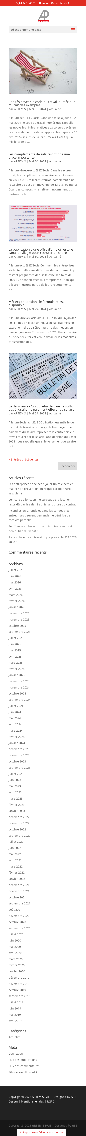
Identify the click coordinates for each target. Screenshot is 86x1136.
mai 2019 (15, 1015)
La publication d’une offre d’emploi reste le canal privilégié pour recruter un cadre (41, 251)
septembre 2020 (19, 928)
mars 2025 (16, 662)
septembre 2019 (19, 996)
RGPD (50, 1101)
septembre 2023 (19, 767)
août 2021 (15, 909)
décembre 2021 (19, 885)
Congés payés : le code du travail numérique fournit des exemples (42, 103)
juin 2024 (15, 712)
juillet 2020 (16, 934)
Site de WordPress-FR (23, 1072)
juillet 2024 (16, 706)
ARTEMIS (20, 109)
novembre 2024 (19, 687)
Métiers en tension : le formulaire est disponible (36, 303)
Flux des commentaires (24, 1066)
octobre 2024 (17, 693)
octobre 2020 (17, 922)
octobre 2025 (17, 626)
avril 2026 (15, 588)
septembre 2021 (19, 903)
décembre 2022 (19, 817)
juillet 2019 (16, 1002)
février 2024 (17, 737)
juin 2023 (15, 780)
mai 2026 (15, 582)
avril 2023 (15, 792)
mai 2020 (15, 947)
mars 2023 (16, 798)
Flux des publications (23, 1060)
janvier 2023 (17, 811)
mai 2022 (15, 854)
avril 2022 (15, 860)
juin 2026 (15, 576)
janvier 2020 (17, 971)
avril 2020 (15, 953)
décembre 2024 (19, 681)
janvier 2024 (17, 743)
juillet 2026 (16, 570)
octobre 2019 (17, 990)
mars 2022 (16, 866)
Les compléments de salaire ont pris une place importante (39, 156)
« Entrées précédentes (24, 459)
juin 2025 (15, 644)
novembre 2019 (19, 984)
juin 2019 (15, 1008)
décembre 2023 (19, 749)
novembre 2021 (19, 891)
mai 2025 (15, 650)
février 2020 (17, 965)
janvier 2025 (17, 675)
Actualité (55, 109)
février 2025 (17, 669)
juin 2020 (15, 940)
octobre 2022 (17, 829)
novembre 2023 (19, 755)
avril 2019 (15, 1021)
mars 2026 (16, 595)
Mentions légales (33, 1101)
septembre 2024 (19, 700)
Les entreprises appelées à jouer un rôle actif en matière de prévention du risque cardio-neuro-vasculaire (41, 488)
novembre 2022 (19, 823)
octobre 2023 (17, 761)
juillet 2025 (16, 638)
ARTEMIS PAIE (41, 1097)
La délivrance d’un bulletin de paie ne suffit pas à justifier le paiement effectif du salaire (41, 408)
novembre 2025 (19, 619)
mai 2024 (15, 718)
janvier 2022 (17, 879)
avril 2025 (15, 656)
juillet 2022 (16, 841)
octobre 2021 (17, 897)
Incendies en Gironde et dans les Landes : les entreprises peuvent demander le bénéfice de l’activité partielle (39, 515)
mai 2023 (15, 786)
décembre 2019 (19, 977)
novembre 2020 (19, 916)
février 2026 (17, 601)
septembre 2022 (19, 835)
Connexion (16, 1053)
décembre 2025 (19, 613)
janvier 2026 (17, 607)
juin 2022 (15, 848)
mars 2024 (16, 730)
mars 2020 (16, 959)
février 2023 (17, 805)
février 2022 (17, 872)
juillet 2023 (16, 774)
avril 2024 (15, 724)
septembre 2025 (19, 632)
